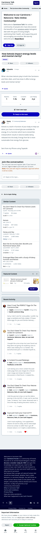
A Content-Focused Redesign (18, 360)
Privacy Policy (8, 492)
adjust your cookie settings (26, 517)
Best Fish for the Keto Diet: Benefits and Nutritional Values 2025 (17, 245)
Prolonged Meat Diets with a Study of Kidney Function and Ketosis (19, 259)
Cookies (30, 508)
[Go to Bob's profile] (4, 360)
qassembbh (6, 248)
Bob (4, 261)
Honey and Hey (8, 232)
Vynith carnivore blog (16, 312)
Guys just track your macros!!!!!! (19, 413)
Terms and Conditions (11, 490)
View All (32, 289)
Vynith (5, 210)
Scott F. (5, 215)
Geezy (9, 121)
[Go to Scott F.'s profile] (4, 331)
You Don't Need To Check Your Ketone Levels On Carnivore (19, 208)
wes (4, 222)
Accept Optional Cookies (27, 525)
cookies (14, 515)
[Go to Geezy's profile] (3, 122)
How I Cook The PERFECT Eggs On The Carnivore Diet (21, 306)
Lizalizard (6, 234)
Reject (7, 525)
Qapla (11, 310)
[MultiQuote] (3, 153)
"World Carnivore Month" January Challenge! (18, 280)
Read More (19, 39)
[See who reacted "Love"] (25, 432)
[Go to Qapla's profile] (4, 306)
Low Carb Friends (26, 496)
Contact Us (22, 508)
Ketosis (5, 220)
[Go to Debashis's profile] (3, 70)
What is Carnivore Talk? (11, 488)
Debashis (10, 69)
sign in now (12, 166)
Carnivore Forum (13, 459)
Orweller (6, 253)
